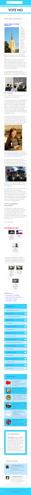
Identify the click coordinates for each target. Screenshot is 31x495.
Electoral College (11, 358)
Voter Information (11, 326)
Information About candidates (13, 297)
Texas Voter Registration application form (19, 396)
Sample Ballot (10, 349)
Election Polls (10, 313)
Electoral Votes (11, 336)
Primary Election (11, 333)
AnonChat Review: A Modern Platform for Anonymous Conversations (18, 412)
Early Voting (9, 320)
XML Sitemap (17, 492)
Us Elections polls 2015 (18, 388)
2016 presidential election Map (16, 381)
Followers (9, 323)
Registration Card (11, 339)
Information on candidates (12, 295)
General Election (11, 352)
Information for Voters (11, 299)
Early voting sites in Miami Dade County (19, 404)
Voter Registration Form (13, 316)
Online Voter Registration (13, 342)
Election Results (11, 345)
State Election (10, 361)
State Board (9, 365)
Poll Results (9, 368)
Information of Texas (11, 301)
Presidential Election (12, 310)
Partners (24, 490)
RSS (12, 492)
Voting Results (10, 329)
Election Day (9, 355)
